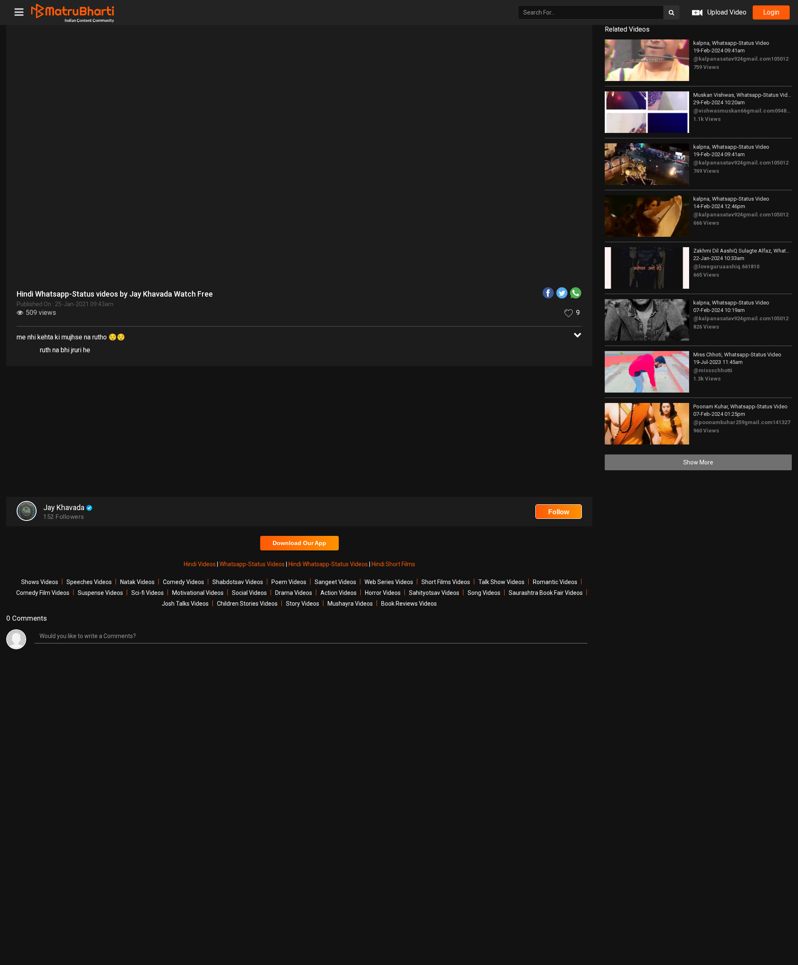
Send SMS (454, 192)
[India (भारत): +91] (347, 192)
